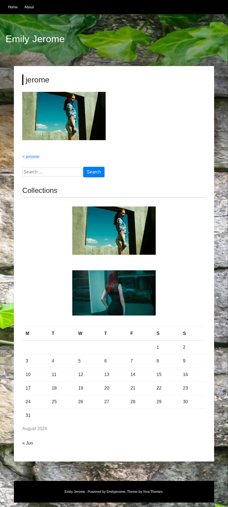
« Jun (27, 443)
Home (13, 7)
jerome (32, 156)
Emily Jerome (35, 39)
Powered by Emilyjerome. (107, 492)
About (29, 7)
